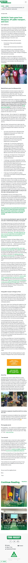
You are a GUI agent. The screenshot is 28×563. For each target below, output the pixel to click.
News (7, 6)
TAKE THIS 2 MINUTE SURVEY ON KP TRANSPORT (14, 362)
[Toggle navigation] (26, 2)
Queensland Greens (11, 549)
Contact (21, 545)
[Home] (5, 2)
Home (2, 6)
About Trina (9, 547)
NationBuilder (21, 560)
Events (8, 545)
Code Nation (14, 560)
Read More (24, 481)
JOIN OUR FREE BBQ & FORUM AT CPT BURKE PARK (14, 371)
